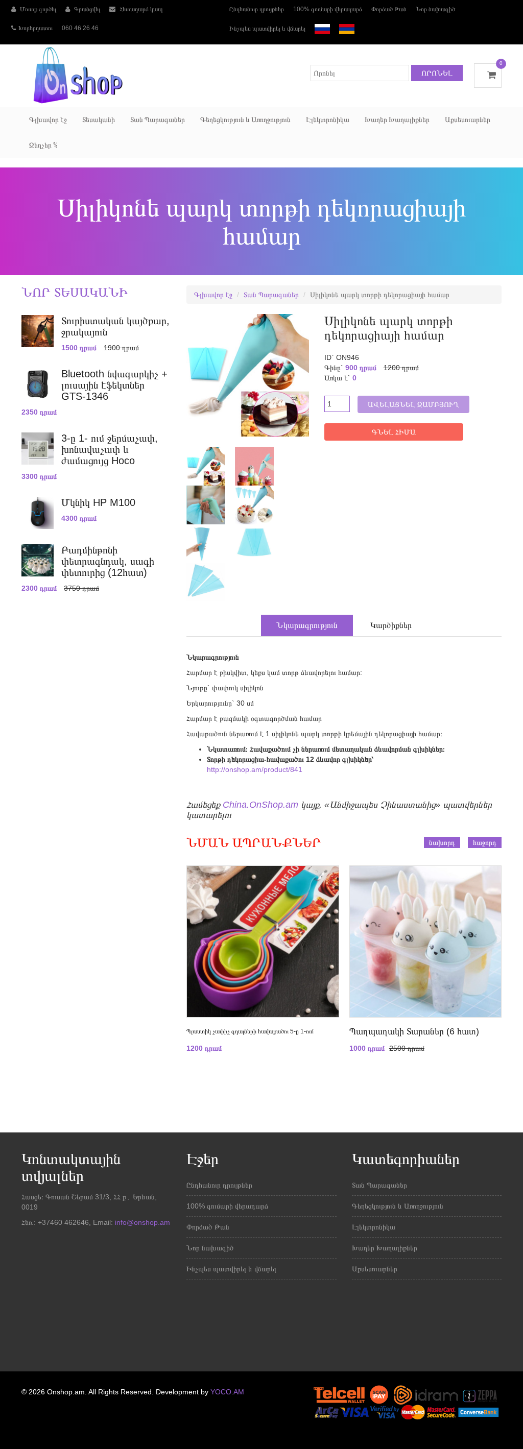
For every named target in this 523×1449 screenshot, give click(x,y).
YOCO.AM (227, 1392)
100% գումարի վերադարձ (327, 9)
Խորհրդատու (35, 28)
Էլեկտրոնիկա (327, 119)
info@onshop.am (141, 1222)
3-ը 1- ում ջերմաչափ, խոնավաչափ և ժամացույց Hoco (109, 449)
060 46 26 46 (80, 28)
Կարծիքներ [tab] (391, 625)
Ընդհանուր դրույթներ (256, 9)
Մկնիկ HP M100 (98, 502)
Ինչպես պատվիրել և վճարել (267, 28)
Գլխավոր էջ (48, 119)
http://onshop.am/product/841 (254, 769)
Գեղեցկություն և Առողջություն (245, 119)
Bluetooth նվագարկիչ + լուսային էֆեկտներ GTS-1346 (114, 385)
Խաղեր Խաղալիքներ (397, 119)
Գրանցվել (86, 9)
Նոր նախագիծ (435, 9)
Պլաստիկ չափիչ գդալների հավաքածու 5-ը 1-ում (250, 1031)
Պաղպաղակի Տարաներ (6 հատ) (414, 1031)
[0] (488, 75)
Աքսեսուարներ (467, 119)
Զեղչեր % (43, 145)
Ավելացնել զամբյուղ (413, 404)
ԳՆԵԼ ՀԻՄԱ (394, 432)
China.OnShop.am (260, 805)
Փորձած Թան (389, 9)
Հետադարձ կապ (140, 9)
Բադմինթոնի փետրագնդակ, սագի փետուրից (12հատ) (107, 561)
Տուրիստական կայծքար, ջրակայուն (115, 326)
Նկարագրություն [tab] (307, 625)
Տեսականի (98, 119)
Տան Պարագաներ (157, 119)
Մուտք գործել (37, 9)
